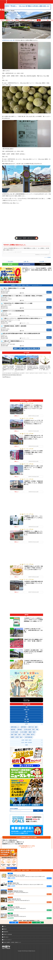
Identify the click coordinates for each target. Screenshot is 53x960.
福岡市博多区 (23, 727)
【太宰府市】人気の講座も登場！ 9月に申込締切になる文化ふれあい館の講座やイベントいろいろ (33, 651)
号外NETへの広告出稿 (7, 934)
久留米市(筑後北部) (28, 737)
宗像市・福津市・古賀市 (16, 734)
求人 (13, 20)
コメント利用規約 (47, 257)
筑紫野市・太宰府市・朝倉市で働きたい (21, 285)
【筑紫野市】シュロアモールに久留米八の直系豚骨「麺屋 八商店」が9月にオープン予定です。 (33, 452)
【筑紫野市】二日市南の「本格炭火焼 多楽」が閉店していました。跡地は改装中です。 (33, 483)
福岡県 (13, 10)
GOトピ (2, 20)
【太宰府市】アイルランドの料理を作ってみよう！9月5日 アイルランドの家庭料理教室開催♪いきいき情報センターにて (33, 620)
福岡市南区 (19, 729)
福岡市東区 (13, 729)
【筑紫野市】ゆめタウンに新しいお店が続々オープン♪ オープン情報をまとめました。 (33, 467)
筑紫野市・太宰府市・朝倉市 (16, 737)
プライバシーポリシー (7, 939)
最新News (8, 20)
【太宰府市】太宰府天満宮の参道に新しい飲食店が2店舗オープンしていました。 (33, 583)
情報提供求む (5, 931)
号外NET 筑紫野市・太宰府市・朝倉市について (12, 942)
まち (35, 20)
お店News (23, 20)
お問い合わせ (5, 937)
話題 (39, 20)
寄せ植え (14, 374)
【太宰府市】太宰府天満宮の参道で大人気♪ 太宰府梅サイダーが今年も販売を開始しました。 (33, 662)
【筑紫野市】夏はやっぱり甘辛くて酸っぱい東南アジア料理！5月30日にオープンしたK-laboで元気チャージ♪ (33, 568)
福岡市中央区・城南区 (32, 727)
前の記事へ (11, 261)
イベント (43, 20)
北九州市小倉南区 (14, 732)
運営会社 (5, 929)
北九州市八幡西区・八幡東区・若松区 (27, 732)
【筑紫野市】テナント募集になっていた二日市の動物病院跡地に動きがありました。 (33, 533)
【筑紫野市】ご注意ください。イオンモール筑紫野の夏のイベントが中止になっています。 (33, 518)
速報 (48, 20)
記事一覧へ (26, 261)
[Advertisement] (26, 389)
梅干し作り (19, 374)
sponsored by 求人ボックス (37, 285)
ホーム (4, 926)
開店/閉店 (17, 20)
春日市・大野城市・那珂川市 (28, 734)
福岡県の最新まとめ (15, 727)
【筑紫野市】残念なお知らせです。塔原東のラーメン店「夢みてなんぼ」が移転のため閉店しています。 (33, 437)
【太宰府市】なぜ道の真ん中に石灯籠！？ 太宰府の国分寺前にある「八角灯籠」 (33, 630)
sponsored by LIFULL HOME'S (36, 870)
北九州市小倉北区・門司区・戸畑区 (31, 729)
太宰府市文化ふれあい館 (8, 40)
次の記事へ (42, 261)
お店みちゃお (29, 20)
